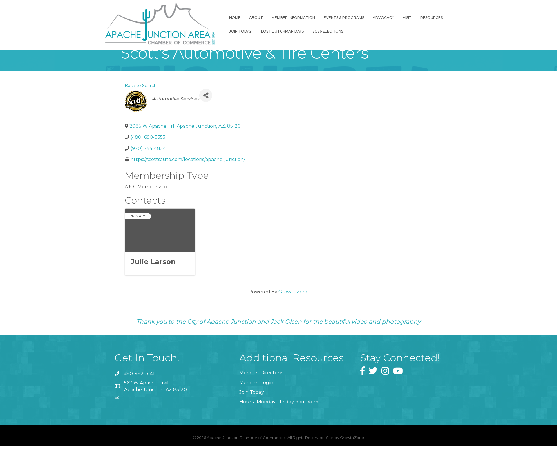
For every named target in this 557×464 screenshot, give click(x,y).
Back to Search (141, 85)
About (256, 17)
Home (234, 17)
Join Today (251, 392)
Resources (431, 17)
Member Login (256, 382)
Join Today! (240, 31)
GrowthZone (293, 292)
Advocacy (383, 17)
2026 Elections (327, 31)
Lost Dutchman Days (282, 31)
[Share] (205, 95)
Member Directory (260, 372)
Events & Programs (344, 17)
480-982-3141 (139, 373)
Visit (407, 17)
